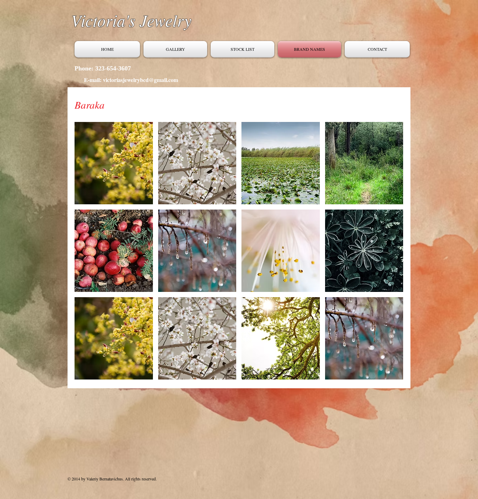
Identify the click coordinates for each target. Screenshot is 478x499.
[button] (114, 163)
